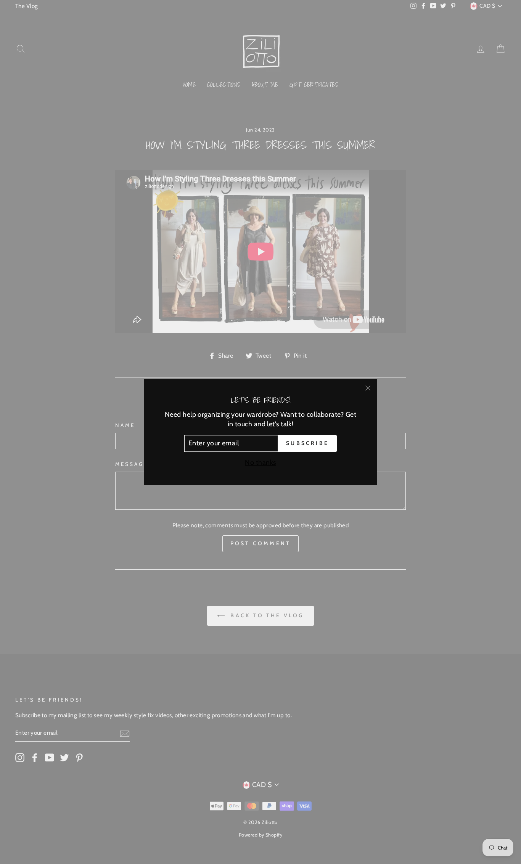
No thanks (260, 462)
